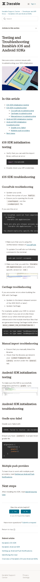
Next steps (10, 133)
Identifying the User (10, 555)
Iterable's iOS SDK (9, 543)
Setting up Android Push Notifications (17, 551)
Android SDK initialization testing (19, 119)
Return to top (7, 529)
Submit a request (29, 522)
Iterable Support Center (11, 11)
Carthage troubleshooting (21, 113)
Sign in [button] (33, 4)
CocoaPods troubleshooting (22, 110)
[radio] (14, 511)
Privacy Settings (26, 576)
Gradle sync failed (18, 127)
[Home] (11, 4)
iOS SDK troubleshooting (16, 108)
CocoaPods (31, 245)
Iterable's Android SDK (11, 547)
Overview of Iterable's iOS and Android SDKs (20, 559)
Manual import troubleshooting (23, 116)
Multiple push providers (20, 130)
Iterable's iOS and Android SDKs (20, 14)
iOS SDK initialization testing (17, 105)
